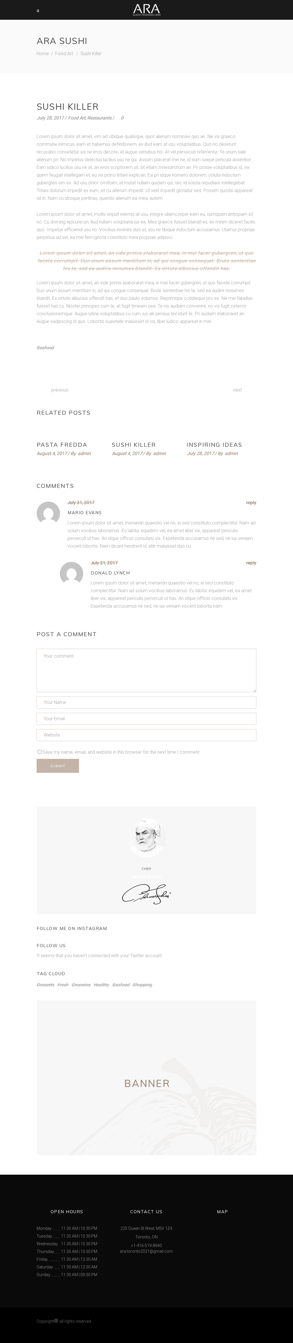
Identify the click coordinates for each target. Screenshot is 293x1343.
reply (251, 502)
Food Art (64, 53)
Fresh (62, 984)
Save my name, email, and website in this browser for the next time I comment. (121, 752)
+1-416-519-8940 (146, 1245)
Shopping (142, 984)
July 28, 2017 (50, 118)
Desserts (45, 984)
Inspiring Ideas (214, 444)
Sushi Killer (134, 444)
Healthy (101, 984)
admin (84, 453)
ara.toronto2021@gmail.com (146, 1251)
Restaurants (99, 118)
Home (43, 53)
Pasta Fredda (62, 444)
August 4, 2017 (52, 453)
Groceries (81, 984)
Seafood (45, 347)
